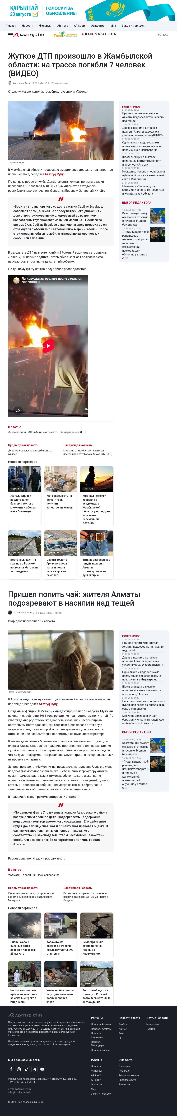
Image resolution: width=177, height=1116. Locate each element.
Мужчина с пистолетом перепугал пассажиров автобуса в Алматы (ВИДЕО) (87, 452)
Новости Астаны (101, 1024)
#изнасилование (48, 875)
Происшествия (60, 83)
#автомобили (17, 432)
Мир (113, 25)
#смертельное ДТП (73, 432)
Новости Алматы (101, 1029)
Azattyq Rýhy (54, 174)
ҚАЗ (165, 35)
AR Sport (79, 25)
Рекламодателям (129, 1075)
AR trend (62, 25)
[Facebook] (11, 1069)
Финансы (45, 25)
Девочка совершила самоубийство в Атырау (30, 452)
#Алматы (14, 875)
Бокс (121, 1033)
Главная (11, 25)
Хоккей (123, 1029)
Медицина (152, 1024)
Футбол (123, 1024)
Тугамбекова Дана (22, 612)
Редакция (124, 1070)
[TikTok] (27, 1069)
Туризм (150, 1029)
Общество (98, 25)
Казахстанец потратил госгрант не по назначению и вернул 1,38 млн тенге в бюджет (85, 897)
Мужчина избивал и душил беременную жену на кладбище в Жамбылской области (143, 190)
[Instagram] (19, 1069)
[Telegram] (34, 1069)
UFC (121, 1038)
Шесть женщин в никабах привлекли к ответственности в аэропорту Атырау (141, 160)
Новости (27, 25)
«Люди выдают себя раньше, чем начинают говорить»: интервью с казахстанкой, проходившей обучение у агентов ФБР (135, 245)
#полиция (29, 875)
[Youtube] (42, 1069)
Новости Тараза (100, 1050)
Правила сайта (127, 1079)
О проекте (125, 1066)
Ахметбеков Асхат (21, 83)
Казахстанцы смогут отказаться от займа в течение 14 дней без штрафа (135, 219)
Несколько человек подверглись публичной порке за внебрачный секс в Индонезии (143, 175)
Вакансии (124, 1084)
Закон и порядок (133, 25)
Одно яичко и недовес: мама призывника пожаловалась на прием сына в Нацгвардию (141, 146)
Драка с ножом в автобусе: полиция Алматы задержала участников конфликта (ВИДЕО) (143, 131)
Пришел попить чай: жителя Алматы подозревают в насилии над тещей (143, 117)
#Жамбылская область (43, 432)
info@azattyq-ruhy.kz (20, 1092)
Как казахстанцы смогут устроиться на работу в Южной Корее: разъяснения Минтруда (31, 897)
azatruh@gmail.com (19, 1089)
